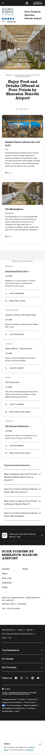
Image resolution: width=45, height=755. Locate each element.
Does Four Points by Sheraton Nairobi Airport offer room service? (21, 490)
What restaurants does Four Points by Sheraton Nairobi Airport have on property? (21, 477)
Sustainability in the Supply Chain (13, 708)
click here (29, 750)
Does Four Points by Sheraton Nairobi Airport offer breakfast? (21, 514)
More (7, 173)
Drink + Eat (6, 578)
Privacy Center (29, 702)
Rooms (5, 573)
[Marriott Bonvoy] (36, 3)
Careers (22, 699)
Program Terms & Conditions (12, 702)
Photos (25, 569)
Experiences (7, 582)
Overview (5, 569)
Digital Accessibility (30, 705)
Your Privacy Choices (13, 705)
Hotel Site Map (7, 711)
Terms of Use (32, 699)
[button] (26, 3)
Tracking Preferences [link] (9, 699)
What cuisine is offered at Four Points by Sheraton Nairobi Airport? (20, 502)
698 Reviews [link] (11, 21)
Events (4, 587)
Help (16, 711)
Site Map (31, 708)
